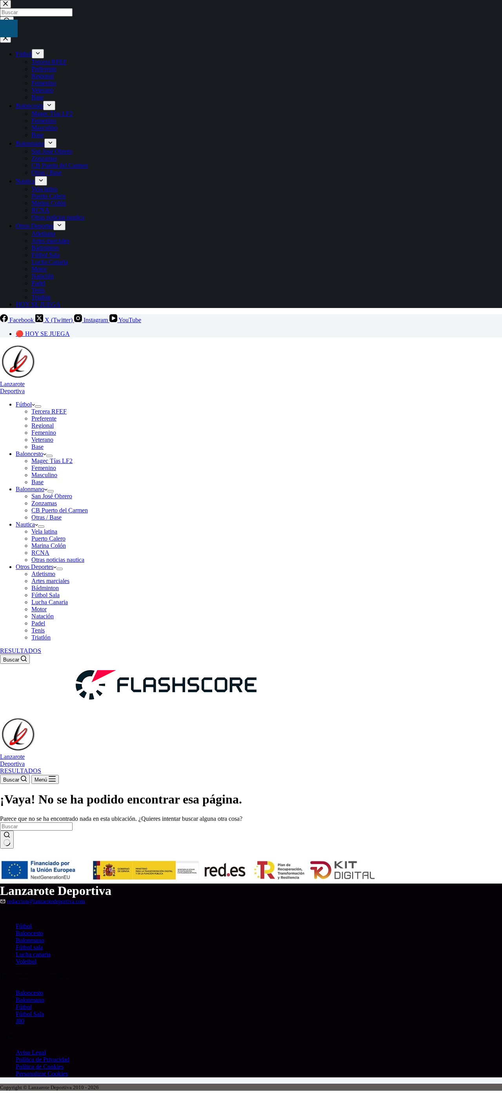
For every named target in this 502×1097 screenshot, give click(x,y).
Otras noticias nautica (57, 559)
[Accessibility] (9, 28)
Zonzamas (44, 503)
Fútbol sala (29, 947)
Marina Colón (48, 545)
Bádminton (45, 588)
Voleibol (26, 961)
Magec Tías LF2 (52, 460)
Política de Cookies (40, 1066)
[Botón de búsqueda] (7, 840)
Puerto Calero (48, 538)
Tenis (38, 630)
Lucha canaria (33, 954)
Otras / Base (46, 517)
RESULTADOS (20, 650)
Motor (39, 609)
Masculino (44, 475)
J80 (20, 1021)
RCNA (40, 552)
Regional (42, 425)
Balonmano (30, 489)
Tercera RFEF (49, 411)
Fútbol (24, 404)
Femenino (43, 432)
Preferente (43, 418)
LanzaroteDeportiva (12, 387)
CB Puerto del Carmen (59, 510)
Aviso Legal (31, 1052)
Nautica (25, 524)
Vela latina (44, 531)
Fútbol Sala (45, 595)
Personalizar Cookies (42, 1073)
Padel (38, 623)
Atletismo (43, 573)
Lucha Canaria (49, 602)
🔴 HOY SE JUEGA (43, 333)
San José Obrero (51, 496)
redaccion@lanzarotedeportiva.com (46, 901)
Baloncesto (29, 453)
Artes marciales (50, 581)
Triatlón (41, 637)
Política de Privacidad (42, 1059)
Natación (42, 616)
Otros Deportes (34, 566)
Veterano (42, 439)
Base (37, 446)
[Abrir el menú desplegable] (38, 406)
